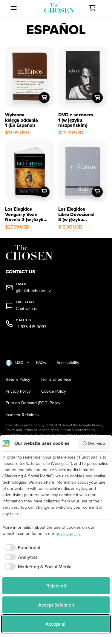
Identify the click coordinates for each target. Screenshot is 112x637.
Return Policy (18, 379)
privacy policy (68, 533)
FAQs (41, 362)
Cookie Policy (53, 391)
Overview (96, 443)
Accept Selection (56, 604)
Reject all (56, 585)
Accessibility (67, 362)
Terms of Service (56, 379)
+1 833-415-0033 (31, 327)
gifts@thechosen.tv (33, 291)
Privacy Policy (18, 391)
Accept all (56, 624)
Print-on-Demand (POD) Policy (33, 403)
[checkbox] (21, 547)
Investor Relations (22, 415)
